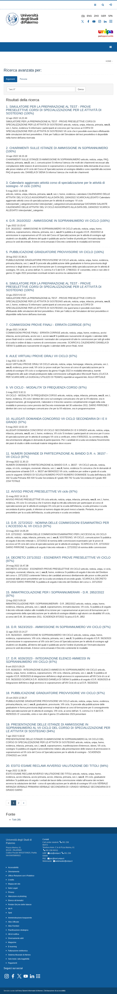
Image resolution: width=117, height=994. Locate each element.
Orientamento (13, 872)
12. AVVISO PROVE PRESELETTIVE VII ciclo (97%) (41, 491)
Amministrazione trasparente (20, 918)
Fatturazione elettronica (18, 951)
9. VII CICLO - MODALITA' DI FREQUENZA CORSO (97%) (46, 387)
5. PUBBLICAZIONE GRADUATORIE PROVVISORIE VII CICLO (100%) (55, 252)
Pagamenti (12, 963)
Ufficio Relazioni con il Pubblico (21, 876)
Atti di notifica (13, 934)
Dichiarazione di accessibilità (54, 991)
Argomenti (10, 79)
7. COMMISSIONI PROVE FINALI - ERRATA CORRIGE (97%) (48, 324)
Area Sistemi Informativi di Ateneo (30, 991)
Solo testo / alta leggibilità (18, 959)
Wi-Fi (10, 909)
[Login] (110, 5)
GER (103, 16)
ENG (89, 16)
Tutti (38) (16, 819)
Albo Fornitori (13, 926)
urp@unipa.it (55, 853)
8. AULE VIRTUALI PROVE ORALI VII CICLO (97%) (41, 356)
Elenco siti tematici (15, 900)
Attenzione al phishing (17, 896)
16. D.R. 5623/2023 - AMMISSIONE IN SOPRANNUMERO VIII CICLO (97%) (58, 627)
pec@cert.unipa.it (57, 858)
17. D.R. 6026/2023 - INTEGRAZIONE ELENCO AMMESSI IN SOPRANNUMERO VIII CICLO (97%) (48, 660)
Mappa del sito (14, 884)
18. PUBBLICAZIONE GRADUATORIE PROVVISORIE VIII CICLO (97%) (55, 693)
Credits (11, 880)
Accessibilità (13, 867)
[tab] (10, 79)
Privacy (11, 892)
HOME (108, 61)
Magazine (12, 942)
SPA (110, 16)
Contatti (46, 839)
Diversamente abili (16, 938)
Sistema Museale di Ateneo (19, 955)
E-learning (12, 947)
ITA (83, 16)
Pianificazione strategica (18, 930)
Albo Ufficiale (13, 922)
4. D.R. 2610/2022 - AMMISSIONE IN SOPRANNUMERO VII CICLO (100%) (58, 220)
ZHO (96, 16)
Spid (10, 913)
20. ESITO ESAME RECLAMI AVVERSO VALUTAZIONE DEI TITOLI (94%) (57, 765)
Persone (23, 79)
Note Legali (13, 888)
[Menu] (110, 47)
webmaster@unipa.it (63, 861)
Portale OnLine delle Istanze (20, 904)
